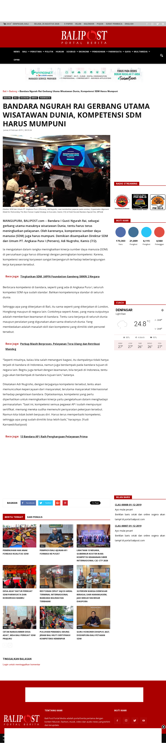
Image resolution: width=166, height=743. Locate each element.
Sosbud (71, 51)
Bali (24, 51)
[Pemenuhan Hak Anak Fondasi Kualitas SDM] (19, 535)
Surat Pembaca (114, 23)
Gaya (128, 51)
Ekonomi (84, 51)
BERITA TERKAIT (14, 517)
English (129, 23)
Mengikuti (133, 228)
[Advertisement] (84, 10)
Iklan (78, 23)
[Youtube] (162, 23)
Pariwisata (115, 51)
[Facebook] (146, 23)
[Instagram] (152, 23)
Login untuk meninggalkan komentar (21, 664)
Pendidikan (98, 51)
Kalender (89, 23)
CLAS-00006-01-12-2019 (128, 525)
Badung (13, 91)
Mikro (34, 98)
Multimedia (141, 51)
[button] (161, 56)
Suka (120, 228)
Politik (49, 51)
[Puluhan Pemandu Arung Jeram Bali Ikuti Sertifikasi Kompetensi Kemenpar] (56, 617)
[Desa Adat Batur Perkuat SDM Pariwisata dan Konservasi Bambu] (19, 576)
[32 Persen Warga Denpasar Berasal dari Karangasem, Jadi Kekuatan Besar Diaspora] (93, 576)
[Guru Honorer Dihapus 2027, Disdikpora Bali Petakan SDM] (93, 617)
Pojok (100, 23)
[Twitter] (157, 23)
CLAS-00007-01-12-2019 (128, 504)
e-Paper (68, 23)
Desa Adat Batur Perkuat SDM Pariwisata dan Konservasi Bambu (18, 594)
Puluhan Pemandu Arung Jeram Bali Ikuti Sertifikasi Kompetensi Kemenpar (55, 635)
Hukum (60, 51)
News (17, 51)
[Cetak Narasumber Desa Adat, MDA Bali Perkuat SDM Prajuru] (19, 617)
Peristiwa (36, 51)
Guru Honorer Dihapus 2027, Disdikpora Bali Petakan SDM (93, 635)
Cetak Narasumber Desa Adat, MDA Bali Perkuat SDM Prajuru (19, 635)
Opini (17, 59)
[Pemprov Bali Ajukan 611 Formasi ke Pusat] (56, 535)
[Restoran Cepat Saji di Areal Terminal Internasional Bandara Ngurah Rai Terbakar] (56, 576)
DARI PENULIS (34, 517)
